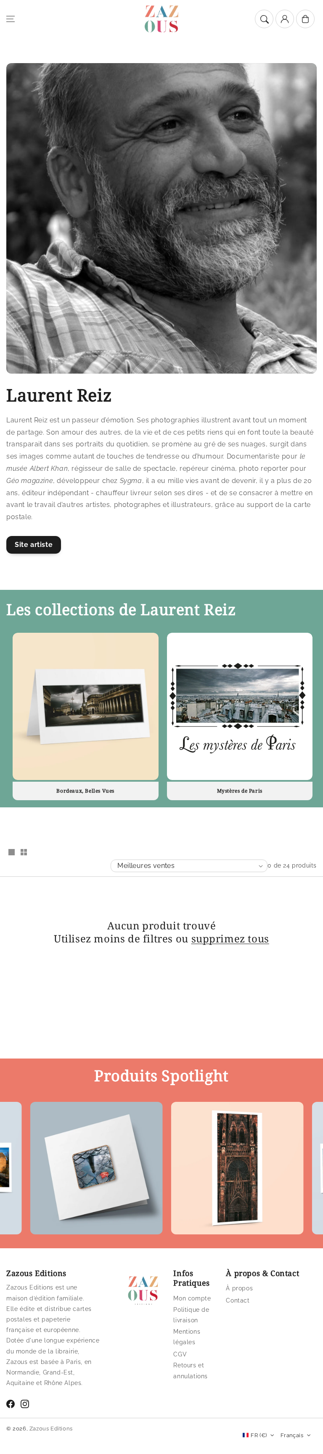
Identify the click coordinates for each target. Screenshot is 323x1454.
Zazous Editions (51, 1428)
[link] (68, 1170)
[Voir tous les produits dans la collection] (86, 706)
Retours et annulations (190, 1370)
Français (292, 1435)
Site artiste (34, 545)
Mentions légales (186, 1336)
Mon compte (192, 1298)
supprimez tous (230, 938)
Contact (237, 1300)
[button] (10, 19)
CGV (180, 1354)
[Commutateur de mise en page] (11, 853)
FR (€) (259, 1435)
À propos (239, 1288)
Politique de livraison (191, 1315)
